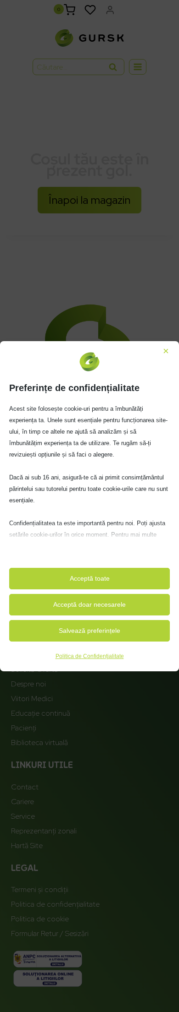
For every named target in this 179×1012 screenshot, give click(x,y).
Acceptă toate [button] (90, 578)
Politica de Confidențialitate (90, 656)
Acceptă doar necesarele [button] (89, 604)
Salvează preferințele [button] (89, 630)
